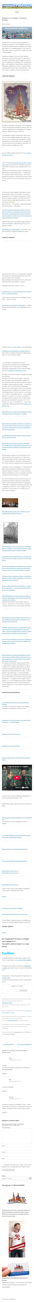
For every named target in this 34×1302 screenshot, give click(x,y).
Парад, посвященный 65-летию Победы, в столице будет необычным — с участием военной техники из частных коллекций (16, 588)
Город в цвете (17, 347)
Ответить (4, 1073)
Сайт (3, 1158)
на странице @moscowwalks (23, 960)
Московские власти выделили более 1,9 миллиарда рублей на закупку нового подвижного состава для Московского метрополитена (16, 578)
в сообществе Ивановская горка (17, 370)
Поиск (3, 1176)
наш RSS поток (6, 978)
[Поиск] (30, 1178)
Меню (17, 11)
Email (4, 1152)
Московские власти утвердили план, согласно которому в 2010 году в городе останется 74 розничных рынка (16, 558)
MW (27, 1032)
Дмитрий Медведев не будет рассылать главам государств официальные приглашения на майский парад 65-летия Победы (16, 598)
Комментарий (6, 1127)
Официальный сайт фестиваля (11, 229)
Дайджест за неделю (10, 1034)
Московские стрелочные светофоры (12, 908)
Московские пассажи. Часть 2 (10, 873)
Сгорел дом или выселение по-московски (14, 305)
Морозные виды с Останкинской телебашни (14, 849)
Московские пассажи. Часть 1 (10, 871)
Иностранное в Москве (24, 1044)
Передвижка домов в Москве (10, 884)
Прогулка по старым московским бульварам (14, 861)
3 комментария (6, 24)
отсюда (4, 896)
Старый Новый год (8, 1044)
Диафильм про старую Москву (10, 746)
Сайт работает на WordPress (9, 1299)
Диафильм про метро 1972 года (11, 734)
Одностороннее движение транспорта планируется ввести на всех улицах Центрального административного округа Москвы (17, 641)
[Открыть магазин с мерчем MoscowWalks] (17, 1239)
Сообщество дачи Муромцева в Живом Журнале (16, 351)
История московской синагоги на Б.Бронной (14, 914)
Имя (3, 1145)
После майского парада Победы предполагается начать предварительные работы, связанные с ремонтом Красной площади (17, 619)
